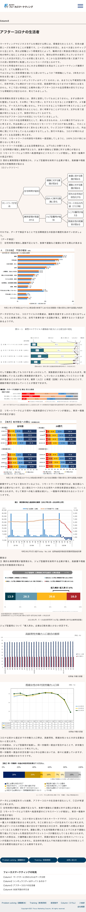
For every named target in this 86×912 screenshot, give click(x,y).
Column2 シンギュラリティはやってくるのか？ (25, 881)
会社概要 (81, 906)
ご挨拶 (82, 903)
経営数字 (54, 903)
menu (80, 6)
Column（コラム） (69, 903)
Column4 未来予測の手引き (16, 889)
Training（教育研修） (39, 903)
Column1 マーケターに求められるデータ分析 (24, 877)
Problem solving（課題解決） (14, 903)
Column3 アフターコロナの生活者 (19, 885)
